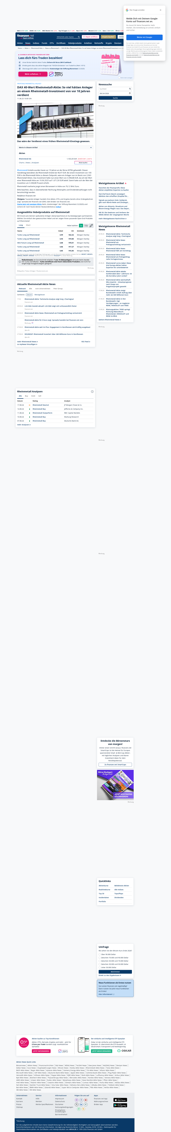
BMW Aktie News (36, 1087)
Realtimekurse (104, 889)
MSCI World (46, 30)
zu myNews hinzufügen (26, 344)
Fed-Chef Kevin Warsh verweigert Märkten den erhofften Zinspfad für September (113, 195)
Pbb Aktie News (96, 1087)
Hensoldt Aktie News (24, 1075)
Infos (58, 207)
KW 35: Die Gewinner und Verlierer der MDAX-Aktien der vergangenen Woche (114, 213)
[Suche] (79, 37)
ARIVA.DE (72, 1129)
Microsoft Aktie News (24, 1073)
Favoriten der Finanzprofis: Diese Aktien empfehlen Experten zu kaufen (114, 189)
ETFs (52, 43)
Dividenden (119, 897)
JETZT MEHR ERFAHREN (101, 1051)
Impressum (59, 1099)
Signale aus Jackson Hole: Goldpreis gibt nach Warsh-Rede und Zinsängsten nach (114, 201)
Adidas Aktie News (122, 1082)
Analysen (35, 163)
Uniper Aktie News (38, 1080)
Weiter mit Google (144, 37)
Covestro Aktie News (55, 1082)
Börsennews (21, 1065)
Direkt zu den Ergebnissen (109, 975)
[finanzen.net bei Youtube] (86, 1100)
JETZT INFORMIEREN (41, 1051)
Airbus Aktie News (122, 1075)
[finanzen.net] (25, 35)
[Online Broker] (26, 38)
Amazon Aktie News (54, 1070)
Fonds (44, 43)
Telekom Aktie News (116, 1085)
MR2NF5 (25, 255)
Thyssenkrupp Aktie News (58, 1078)
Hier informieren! (106, 994)
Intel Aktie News (22, 1082)
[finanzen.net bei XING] (86, 1104)
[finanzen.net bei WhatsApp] (79, 1109)
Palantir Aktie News (38, 1082)
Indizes (36, 43)
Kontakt (19, 1099)
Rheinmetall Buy (39, 409)
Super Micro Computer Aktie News (75, 1087)
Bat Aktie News (22, 1087)
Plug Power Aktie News (117, 1073)
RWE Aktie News (73, 1075)
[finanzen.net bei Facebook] (81, 1100)
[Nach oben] (129, 1129)
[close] (160, 10)
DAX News (59, 1065)
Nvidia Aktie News (77, 1068)
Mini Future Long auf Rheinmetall (30, 243)
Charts (21, 163)
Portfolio (102, 901)
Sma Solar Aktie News (60, 1085)
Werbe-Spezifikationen (44, 1104)
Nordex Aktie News (95, 1078)
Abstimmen (115, 972)
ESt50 (31, 30)
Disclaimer (59, 1104)
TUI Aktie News (92, 1070)
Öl (116, 30)
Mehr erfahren (31, 74)
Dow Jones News (94, 1065)
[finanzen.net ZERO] (56, 74)
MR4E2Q (19, 255)
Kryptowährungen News (47, 1068)
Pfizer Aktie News (110, 1080)
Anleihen (88, 43)
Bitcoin (91, 30)
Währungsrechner (101, 1102)
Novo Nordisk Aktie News (92, 1080)
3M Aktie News (22, 1090)
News (27, 43)
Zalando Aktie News (52, 1087)
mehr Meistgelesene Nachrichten (112, 218)
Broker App (98, 1104)
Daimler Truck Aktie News (40, 1085)
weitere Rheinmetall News (109, 320)
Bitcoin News (63, 1068)
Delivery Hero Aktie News (80, 1085)
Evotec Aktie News (54, 1080)
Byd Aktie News (22, 1078)
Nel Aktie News (22, 1085)
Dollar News (21, 1068)
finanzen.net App (100, 1099)
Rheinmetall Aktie (37, 48)
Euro (104, 30)
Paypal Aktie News (58, 1075)
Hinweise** (57, 255)
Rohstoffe (98, 43)
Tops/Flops (118, 893)
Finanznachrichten (46, 1065)
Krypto (109, 43)
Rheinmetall (22, 170)
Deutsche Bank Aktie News (58, 1073)
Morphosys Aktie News (71, 1080)
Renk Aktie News (88, 1075)
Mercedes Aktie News (78, 1078)
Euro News (31, 1068)
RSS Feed (85, 341)
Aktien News (32, 1065)
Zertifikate (60, 43)
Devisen (117, 43)
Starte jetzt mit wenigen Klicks (29, 204)
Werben (39, 1102)
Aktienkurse (103, 886)
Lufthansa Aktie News (104, 1075)
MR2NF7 (84, 254)
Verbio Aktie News (111, 1087)
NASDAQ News (108, 1065)
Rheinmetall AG (25, 159)
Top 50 (101, 893)
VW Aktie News (35, 1090)
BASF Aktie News (22, 1070)
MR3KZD (31, 255)
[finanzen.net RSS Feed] (83, 1109)
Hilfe (37, 1099)
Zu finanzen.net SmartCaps (115, 764)
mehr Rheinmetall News (27, 341)
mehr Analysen (23, 425)
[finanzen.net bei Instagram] (77, 1100)
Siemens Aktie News (73, 1082)
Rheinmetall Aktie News (95, 1068)
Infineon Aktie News (42, 1075)
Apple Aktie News (77, 1073)
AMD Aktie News (22, 1080)
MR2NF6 (89, 254)
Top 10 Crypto (63, 30)
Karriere (19, 1102)
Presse (18, 1104)
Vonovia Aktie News (112, 1078)
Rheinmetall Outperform (42, 413)
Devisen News (121, 1065)
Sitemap (19, 1107)
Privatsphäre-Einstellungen (60, 1111)
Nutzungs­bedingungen (64, 1107)
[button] (90, 37)
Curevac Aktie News (90, 1082)
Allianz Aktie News (107, 1070)
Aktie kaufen (83, 163)
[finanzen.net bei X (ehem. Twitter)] (77, 1104)
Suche (115, 98)
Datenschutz (60, 1102)
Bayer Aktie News (37, 1070)
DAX (18, 30)
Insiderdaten (104, 897)
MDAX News (69, 1065)
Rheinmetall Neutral (41, 405)
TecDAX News (81, 1065)
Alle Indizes (118, 889)
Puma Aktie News (106, 1082)
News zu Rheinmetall (52, 48)
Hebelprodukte (75, 43)
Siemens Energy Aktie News (74, 1070)
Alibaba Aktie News (98, 1085)
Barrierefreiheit (61, 1115)
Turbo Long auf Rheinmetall (28, 235)
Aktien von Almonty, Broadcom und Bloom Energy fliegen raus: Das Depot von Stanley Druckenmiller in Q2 (114, 207)
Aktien (20, 43)
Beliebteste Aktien (121, 886)
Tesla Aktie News (112, 1068)
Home (20, 48)
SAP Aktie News (40, 1073)
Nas (77, 30)
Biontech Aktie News (38, 1078)
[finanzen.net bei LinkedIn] (81, 1104)
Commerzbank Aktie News (96, 1073)
